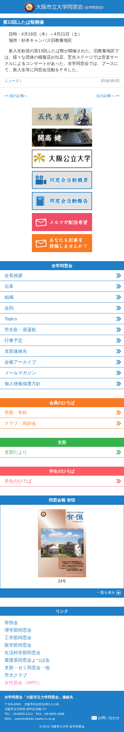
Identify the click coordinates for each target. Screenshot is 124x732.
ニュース (12, 81)
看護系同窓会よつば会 (27, 660)
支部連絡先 (16, 351)
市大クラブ (16, 675)
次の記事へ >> (107, 96)
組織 (9, 297)
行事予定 (14, 340)
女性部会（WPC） (23, 682)
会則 (9, 307)
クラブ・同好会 (20, 423)
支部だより (16, 452)
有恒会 (11, 622)
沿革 (9, 286)
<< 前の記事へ (16, 96)
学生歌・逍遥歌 (20, 329)
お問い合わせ (108, 718)
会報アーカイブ (20, 361)
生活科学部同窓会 (23, 652)
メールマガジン (20, 372)
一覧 (106, 592)
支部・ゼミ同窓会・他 (27, 667)
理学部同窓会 (18, 630)
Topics (11, 318)
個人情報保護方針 (23, 383)
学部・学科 (16, 412)
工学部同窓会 (18, 637)
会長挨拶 (14, 275)
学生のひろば (18, 480)
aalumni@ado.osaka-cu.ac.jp (35, 718)
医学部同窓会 (18, 645)
